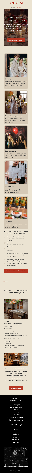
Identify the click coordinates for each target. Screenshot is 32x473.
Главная (13, 7)
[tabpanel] (16, 315)
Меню (16, 429)
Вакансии (16, 442)
